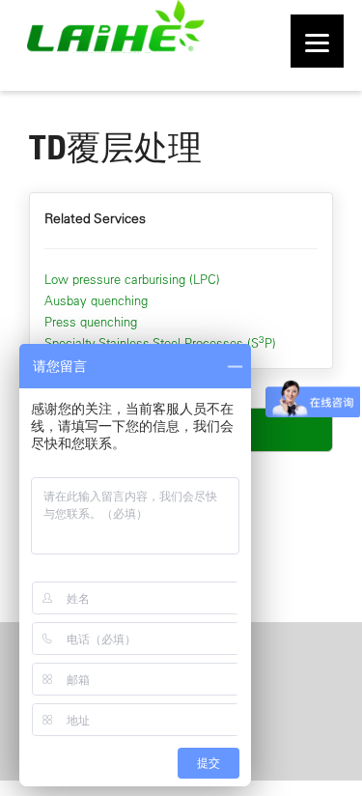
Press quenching (90, 321)
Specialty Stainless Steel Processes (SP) (160, 342)
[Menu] (317, 41)
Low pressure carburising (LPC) (132, 278)
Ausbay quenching (96, 300)
